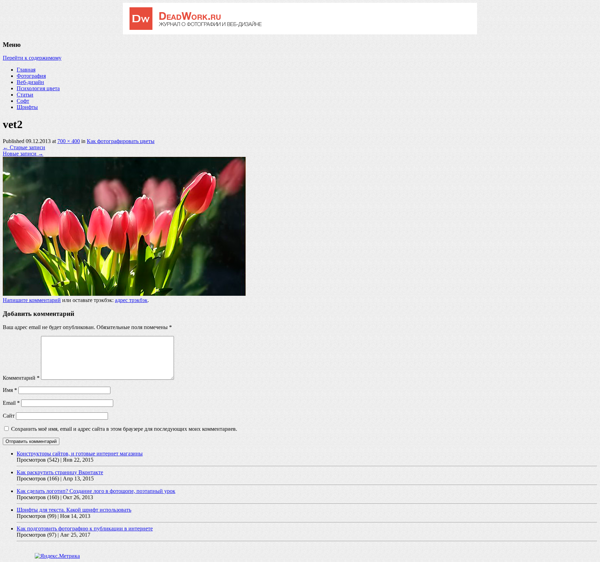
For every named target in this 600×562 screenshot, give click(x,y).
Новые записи (23, 154)
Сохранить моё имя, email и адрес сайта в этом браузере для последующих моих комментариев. (124, 429)
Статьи (25, 95)
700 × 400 (68, 141)
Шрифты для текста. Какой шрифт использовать (74, 510)
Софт (23, 101)
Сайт (9, 416)
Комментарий (21, 378)
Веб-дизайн (30, 82)
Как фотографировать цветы (121, 141)
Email (11, 403)
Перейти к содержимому (32, 58)
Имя (10, 390)
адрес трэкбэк (131, 300)
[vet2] (124, 294)
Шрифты (27, 107)
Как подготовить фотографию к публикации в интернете (85, 528)
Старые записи (24, 147)
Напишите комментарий (32, 300)
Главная (26, 70)
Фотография (31, 76)
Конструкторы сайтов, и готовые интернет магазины (80, 453)
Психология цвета (38, 88)
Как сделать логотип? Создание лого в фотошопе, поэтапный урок (96, 491)
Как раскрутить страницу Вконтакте (60, 472)
